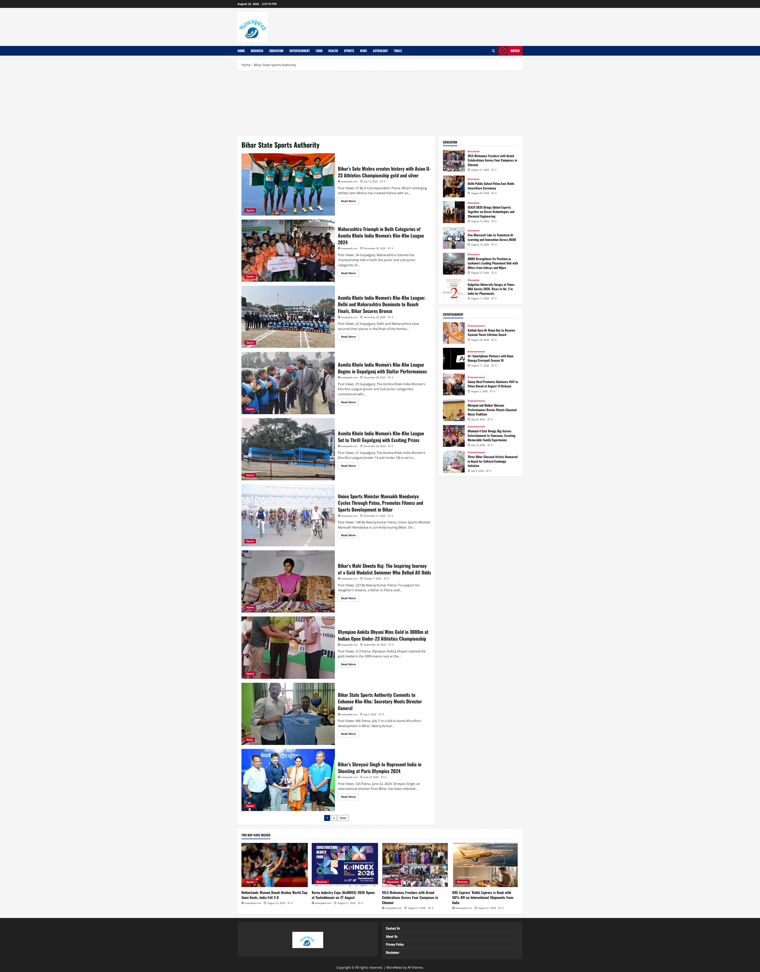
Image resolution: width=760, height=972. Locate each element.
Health (333, 50)
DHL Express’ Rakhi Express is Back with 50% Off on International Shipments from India (482, 897)
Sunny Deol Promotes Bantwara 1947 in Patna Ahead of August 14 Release (454, 384)
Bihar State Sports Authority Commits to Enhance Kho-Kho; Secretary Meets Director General (288, 714)
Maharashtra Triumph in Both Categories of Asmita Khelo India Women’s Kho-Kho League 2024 (288, 251)
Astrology (380, 50)
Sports (349, 50)
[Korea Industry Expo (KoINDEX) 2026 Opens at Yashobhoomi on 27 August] (345, 865)
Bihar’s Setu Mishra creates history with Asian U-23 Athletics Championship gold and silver (288, 184)
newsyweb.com (349, 181)
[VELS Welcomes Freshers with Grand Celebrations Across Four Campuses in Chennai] (415, 865)
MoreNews (394, 967)
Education (276, 50)
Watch (515, 50)
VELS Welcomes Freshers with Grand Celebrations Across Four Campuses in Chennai (454, 161)
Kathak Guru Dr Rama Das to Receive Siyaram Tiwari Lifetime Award (454, 333)
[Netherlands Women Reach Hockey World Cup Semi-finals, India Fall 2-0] (274, 865)
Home (241, 50)
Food (319, 50)
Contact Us (393, 928)
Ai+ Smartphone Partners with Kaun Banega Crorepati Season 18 (454, 359)
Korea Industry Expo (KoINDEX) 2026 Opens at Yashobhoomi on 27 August (343, 895)
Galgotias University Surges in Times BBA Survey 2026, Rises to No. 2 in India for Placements (454, 289)
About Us (392, 936)
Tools (398, 50)
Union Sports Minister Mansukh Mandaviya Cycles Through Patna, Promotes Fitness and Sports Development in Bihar (288, 515)
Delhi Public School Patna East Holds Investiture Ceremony (454, 186)
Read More (350, 200)
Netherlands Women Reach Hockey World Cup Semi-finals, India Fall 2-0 (274, 895)
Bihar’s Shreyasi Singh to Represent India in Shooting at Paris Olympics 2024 (288, 780)
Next (343, 818)
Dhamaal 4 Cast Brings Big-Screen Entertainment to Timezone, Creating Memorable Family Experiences (454, 436)
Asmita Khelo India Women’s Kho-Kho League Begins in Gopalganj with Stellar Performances (288, 383)
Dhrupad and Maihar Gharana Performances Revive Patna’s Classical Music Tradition (454, 410)
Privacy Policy (395, 944)
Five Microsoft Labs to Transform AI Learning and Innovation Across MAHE (454, 238)
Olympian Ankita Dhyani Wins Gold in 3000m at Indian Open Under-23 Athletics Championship (288, 647)
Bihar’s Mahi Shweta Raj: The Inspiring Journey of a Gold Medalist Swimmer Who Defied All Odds (288, 581)
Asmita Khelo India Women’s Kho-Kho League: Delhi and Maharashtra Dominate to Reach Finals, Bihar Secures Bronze (288, 317)
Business (257, 50)
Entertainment (299, 50)
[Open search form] (493, 51)
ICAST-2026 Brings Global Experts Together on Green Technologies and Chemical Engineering (454, 212)
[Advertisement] (380, 102)
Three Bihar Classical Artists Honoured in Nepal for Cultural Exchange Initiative (454, 462)
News (363, 50)
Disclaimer (392, 952)
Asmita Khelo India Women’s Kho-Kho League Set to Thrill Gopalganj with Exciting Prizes (288, 449)
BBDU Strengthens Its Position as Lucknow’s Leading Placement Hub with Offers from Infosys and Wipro (454, 264)
